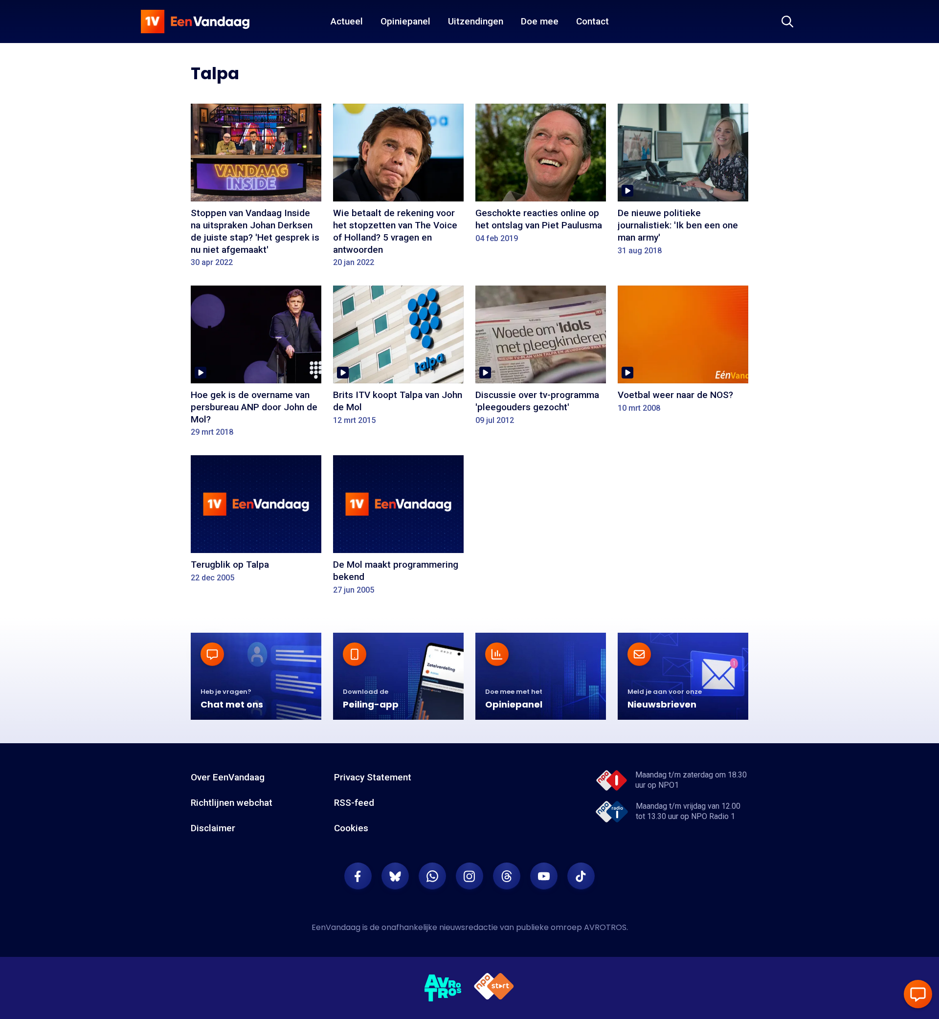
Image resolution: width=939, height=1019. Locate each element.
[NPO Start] (493, 988)
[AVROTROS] (443, 988)
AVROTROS (605, 927)
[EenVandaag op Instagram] (469, 876)
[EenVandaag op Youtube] (544, 876)
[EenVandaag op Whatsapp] (432, 876)
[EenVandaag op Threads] (506, 876)
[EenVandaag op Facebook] (358, 876)
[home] (195, 21)
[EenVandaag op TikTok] (581, 876)
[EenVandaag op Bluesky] (395, 876)
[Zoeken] (787, 21)
